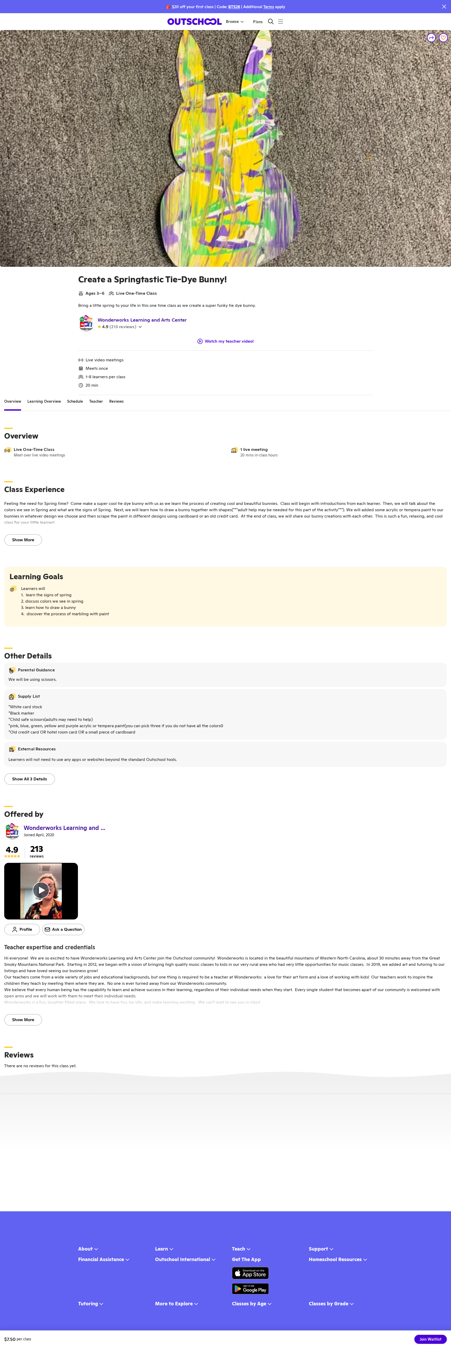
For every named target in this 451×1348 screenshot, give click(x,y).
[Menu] (280, 21)
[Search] (271, 21)
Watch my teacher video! (229, 341)
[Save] (443, 37)
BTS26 (234, 6)
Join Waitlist (431, 1339)
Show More (23, 540)
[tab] (12, 401)
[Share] (431, 37)
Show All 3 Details (29, 779)
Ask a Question (67, 929)
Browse (232, 21)
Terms (268, 6)
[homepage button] (194, 21)
